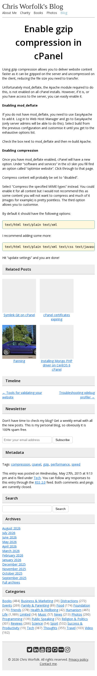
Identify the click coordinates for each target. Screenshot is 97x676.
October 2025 (12, 573)
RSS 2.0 (40, 482)
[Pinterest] (48, 651)
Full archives (11, 582)
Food (60, 605)
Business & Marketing (37, 601)
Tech (37, 478)
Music (42, 614)
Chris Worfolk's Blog (32, 6)
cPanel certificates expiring (56, 317)
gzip (46, 464)
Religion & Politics (75, 619)
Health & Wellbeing (44, 610)
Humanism (73, 610)
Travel (71, 628)
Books (38, 13)
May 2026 (9, 542)
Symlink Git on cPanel (19, 315)
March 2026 (11, 551)
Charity (25, 13)
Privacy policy (78, 659)
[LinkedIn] (36, 651)
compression (20, 464)
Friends (16, 610)
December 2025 (14, 564)
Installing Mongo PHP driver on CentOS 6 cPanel (56, 365)
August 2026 (11, 528)
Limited (25, 614)
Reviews (17, 623)
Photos (51, 13)
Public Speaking (43, 619)
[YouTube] (42, 651)
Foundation (81, 605)
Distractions (69, 601)
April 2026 (9, 546)
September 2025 (14, 578)
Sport (54, 623)
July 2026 (8, 533)
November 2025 (14, 569)
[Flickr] (61, 651)
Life (5, 614)
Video (89, 628)
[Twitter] (29, 651)
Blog (63, 13)
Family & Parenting (35, 605)
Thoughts (50, 628)
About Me (9, 13)
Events (7, 605)
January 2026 (11, 560)
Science (37, 623)
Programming (12, 619)
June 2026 (9, 537)
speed (76, 464)
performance (60, 464)
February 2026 (12, 555)
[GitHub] (55, 651)
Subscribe (62, 440)
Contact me (48, 664)
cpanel (36, 464)
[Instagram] (67, 651)
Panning (19, 361)
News (58, 614)
